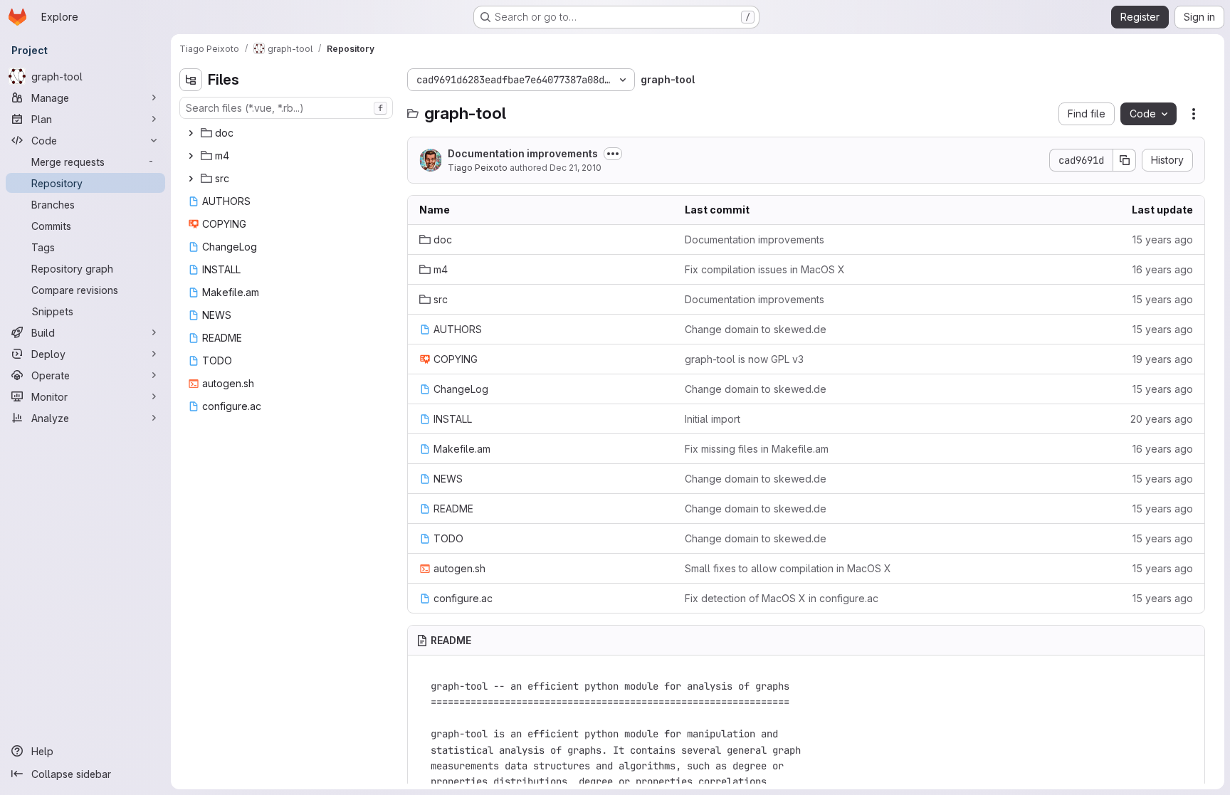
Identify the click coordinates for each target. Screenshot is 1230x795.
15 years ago (1162, 239)
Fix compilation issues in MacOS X (765, 269)
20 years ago (1161, 419)
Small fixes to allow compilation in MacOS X (788, 568)
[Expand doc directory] (190, 133)
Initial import (712, 419)
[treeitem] (287, 133)
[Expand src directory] (190, 178)
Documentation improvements (523, 153)
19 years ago (1162, 359)
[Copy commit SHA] (1124, 160)
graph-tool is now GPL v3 (744, 359)
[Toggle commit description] (613, 153)
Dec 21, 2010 (575, 167)
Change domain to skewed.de (755, 329)
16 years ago (1162, 269)
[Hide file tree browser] (190, 79)
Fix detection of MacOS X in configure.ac (781, 598)
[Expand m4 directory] (190, 155)
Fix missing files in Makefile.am (757, 449)
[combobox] (286, 108)
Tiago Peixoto (478, 167)
